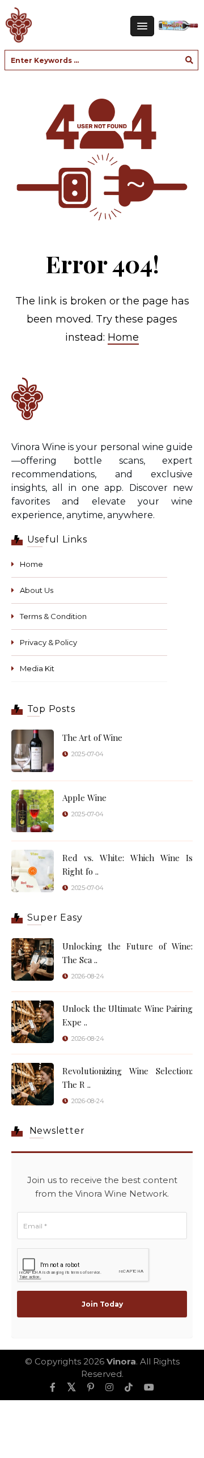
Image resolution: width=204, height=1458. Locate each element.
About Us (36, 590)
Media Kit (37, 668)
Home (123, 337)
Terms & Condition (53, 616)
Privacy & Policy (48, 642)
